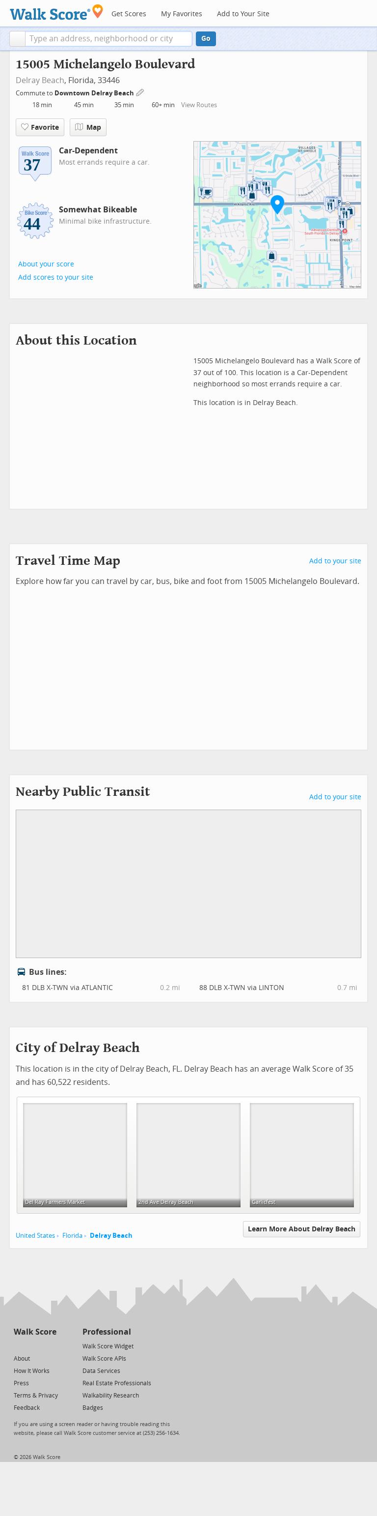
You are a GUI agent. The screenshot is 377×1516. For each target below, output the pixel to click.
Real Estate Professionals (116, 1383)
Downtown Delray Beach (94, 93)
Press (21, 1383)
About (22, 1358)
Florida (72, 1235)
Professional (106, 1332)
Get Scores (128, 14)
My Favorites (181, 14)
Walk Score (35, 1332)
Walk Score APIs (104, 1358)
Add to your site (335, 561)
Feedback (27, 1407)
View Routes (199, 105)
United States (35, 1235)
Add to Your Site (243, 14)
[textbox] (108, 39)
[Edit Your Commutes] (140, 91)
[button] (17, 39)
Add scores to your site (55, 277)
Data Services (101, 1371)
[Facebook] (34, 1345)
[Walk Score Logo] (57, 12)
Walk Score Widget (108, 1346)
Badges (92, 1407)
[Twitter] (19, 1345)
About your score (46, 264)
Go (206, 38)
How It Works (32, 1371)
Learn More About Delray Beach (301, 1229)
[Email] (49, 1345)
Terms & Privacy (36, 1395)
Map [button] (93, 127)
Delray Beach (40, 80)
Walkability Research (110, 1395)
